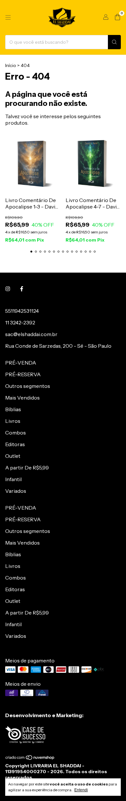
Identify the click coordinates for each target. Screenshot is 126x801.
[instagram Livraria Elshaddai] (7, 289)
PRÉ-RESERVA (23, 374)
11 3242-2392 (20, 322)
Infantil (13, 479)
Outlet (12, 456)
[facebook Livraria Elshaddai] (21, 289)
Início (10, 65)
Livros (12, 421)
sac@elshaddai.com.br (31, 334)
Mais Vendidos (22, 397)
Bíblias (13, 409)
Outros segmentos (27, 386)
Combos (15, 432)
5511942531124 (22, 311)
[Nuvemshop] (30, 759)
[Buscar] (114, 42)
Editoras (15, 444)
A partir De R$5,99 (27, 467)
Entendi (81, 790)
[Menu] (8, 17)
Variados (15, 491)
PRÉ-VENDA (20, 362)
